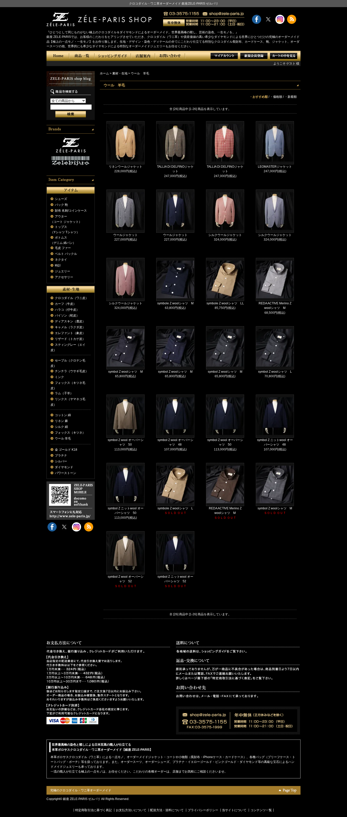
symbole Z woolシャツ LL (225, 303)
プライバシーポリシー (203, 810)
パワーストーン (65, 473)
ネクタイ (61, 259)
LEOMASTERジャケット (275, 166)
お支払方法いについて (131, 810)
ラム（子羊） (64, 393)
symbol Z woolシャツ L (275, 371)
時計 (58, 265)
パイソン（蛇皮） (67, 315)
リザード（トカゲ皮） (70, 338)
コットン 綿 (63, 415)
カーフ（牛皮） (65, 303)
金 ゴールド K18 (66, 449)
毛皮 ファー (63, 247)
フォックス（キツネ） (70, 432)
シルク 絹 (61, 426)
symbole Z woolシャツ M (175, 303)
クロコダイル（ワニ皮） (71, 298)
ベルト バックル (66, 253)
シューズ (61, 198)
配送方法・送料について (167, 810)
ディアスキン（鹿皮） (70, 321)
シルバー (61, 461)
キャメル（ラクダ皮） (70, 327)
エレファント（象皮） (70, 333)
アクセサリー (64, 277)
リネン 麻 (61, 420)
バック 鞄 (61, 204)
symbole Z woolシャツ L (175, 508)
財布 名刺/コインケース (71, 210)
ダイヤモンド (64, 467)
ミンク (59, 377)
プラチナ (61, 455)
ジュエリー (62, 271)
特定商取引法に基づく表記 (93, 810)
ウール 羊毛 (63, 438)
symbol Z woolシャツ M (125, 371)
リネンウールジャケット (125, 166)
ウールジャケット (125, 235)
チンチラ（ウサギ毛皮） (71, 371)
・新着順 (291, 96)
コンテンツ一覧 (261, 810)
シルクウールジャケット (225, 235)
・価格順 (276, 96)
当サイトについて (234, 810)
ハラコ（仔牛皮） (67, 309)
